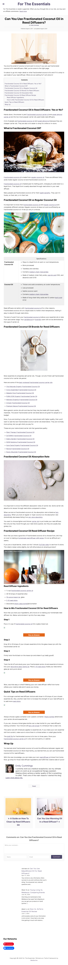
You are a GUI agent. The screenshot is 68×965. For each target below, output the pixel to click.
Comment (56, 857)
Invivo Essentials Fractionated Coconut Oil (21, 390)
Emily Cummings (35, 25)
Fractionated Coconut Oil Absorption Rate (19, 93)
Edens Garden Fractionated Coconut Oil (20, 439)
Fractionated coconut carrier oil (38, 114)
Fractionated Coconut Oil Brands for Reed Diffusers (22, 90)
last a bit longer (34, 726)
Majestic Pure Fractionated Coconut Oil (20, 393)
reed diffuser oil (45, 757)
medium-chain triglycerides (38, 272)
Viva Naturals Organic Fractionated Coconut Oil (23, 386)
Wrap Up (7, 104)
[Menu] (3, 4)
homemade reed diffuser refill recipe (31, 538)
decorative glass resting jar (20, 667)
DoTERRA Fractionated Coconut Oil (18, 436)
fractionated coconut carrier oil (22, 590)
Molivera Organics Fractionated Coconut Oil (21, 400)
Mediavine (34, 960)
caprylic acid (52, 275)
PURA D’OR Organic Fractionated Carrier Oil (21, 396)
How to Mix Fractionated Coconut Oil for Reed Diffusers (25, 100)
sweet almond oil (44, 121)
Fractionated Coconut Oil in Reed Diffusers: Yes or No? (23, 83)
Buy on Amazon (34, 635)
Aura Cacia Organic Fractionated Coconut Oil (22, 445)
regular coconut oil (37, 177)
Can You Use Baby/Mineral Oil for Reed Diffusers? (32, 871)
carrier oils (35, 521)
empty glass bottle (20, 604)
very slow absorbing (35, 517)
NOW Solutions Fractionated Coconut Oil (20, 442)
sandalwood (28, 319)
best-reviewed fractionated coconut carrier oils (35, 382)
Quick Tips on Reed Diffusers (14, 102)
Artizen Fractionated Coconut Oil (18, 403)
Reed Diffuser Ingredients (15, 97)
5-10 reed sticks (11, 600)
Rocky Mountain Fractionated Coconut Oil (21, 452)
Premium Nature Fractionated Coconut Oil (21, 406)
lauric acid (58, 297)
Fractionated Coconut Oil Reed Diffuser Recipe (20, 95)
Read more (23, 11)
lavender (38, 319)
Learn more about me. (14, 778)
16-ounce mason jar (13, 597)
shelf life (10, 736)
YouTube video (44, 544)
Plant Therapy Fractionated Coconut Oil (20, 432)
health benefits (45, 193)
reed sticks (16, 701)
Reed (34, 786)
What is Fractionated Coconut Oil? (16, 86)
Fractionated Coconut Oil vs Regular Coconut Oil (21, 88)
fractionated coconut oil (25, 121)
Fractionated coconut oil (12, 177)
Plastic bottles (49, 717)
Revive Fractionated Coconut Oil (17, 449)
